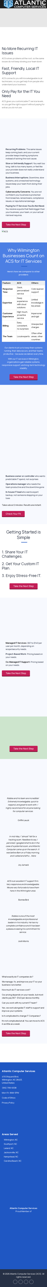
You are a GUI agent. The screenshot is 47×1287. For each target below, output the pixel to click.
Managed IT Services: (16, 643)
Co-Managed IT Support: (18, 662)
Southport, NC (10, 1144)
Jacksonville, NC (11, 1152)
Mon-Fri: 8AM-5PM (10, 1092)
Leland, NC (9, 1148)
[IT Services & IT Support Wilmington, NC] (25, 4)
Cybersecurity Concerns (18, 191)
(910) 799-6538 (9, 1087)
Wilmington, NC (11, 1139)
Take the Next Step (16, 224)
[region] (23, 309)
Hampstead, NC (11, 1156)
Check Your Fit (13, 513)
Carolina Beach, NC (12, 1161)
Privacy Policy (8, 1102)
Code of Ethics (8, 1097)
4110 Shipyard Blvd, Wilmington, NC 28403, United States (12, 1079)
